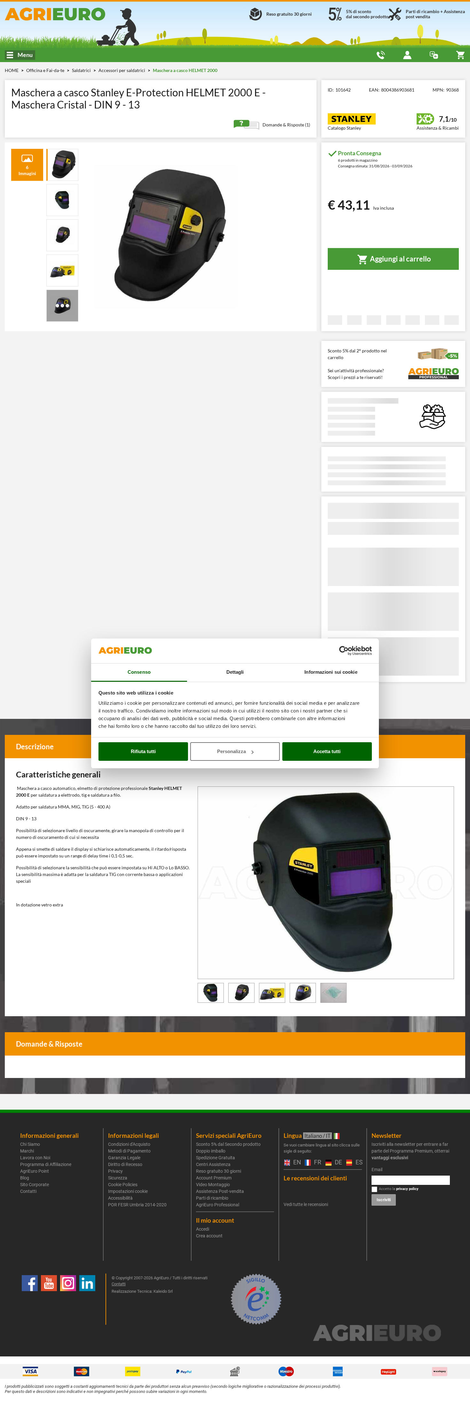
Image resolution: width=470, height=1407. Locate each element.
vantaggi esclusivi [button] (390, 1157)
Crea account (209, 1235)
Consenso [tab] (139, 672)
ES (358, 1162)
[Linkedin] (87, 1299)
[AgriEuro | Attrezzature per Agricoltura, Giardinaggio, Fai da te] (78, 14)
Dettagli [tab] (235, 672)
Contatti (28, 1191)
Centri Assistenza (213, 1164)
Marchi (27, 1151)
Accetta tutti (327, 751)
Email (377, 1169)
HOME (12, 70)
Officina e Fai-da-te (45, 70)
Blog (24, 1177)
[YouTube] (49, 1299)
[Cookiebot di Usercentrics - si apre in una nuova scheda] (344, 651)
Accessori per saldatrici (122, 70)
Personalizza (231, 751)
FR (316, 1162)
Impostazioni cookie (128, 1191)
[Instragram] (68, 1299)
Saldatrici (82, 70)
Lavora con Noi (35, 1157)
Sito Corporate (34, 1184)
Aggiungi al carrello (400, 258)
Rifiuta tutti (143, 751)
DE (337, 1162)
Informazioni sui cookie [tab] (330, 672)
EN (296, 1162)
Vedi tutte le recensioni (306, 1204)
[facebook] (29, 1299)
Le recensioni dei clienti (315, 1178)
